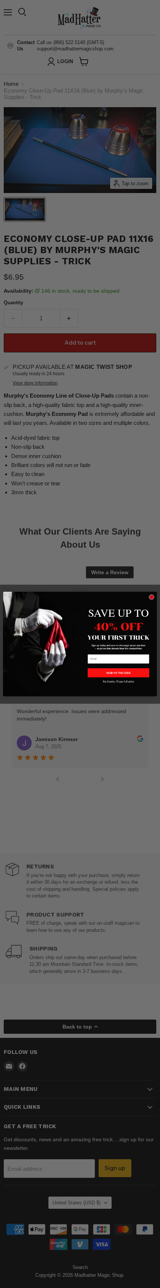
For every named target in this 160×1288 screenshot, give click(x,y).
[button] (118, 672)
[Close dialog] (151, 597)
